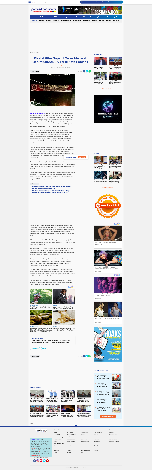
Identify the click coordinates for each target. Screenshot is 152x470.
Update (82, 157)
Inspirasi (98, 17)
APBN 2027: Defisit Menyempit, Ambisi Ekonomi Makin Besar (103, 376)
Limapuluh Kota (71, 434)
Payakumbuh (35, 348)
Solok (55, 441)
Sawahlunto (84, 439)
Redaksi (111, 432)
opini (82, 452)
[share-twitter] (87, 71)
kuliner (69, 452)
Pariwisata (70, 448)
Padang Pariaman (72, 437)
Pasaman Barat (98, 437)
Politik (95, 20)
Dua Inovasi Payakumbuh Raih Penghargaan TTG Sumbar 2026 (102, 384)
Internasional (66, 20)
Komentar (36, 71)
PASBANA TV (99, 54)
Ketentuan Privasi (114, 441)
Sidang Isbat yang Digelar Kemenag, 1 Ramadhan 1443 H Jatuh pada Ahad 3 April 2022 (100, 67)
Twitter (45, 463)
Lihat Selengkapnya (107, 416)
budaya (116, 20)
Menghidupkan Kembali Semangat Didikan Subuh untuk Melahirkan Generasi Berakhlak (115, 181)
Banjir (48, 20)
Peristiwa (87, 20)
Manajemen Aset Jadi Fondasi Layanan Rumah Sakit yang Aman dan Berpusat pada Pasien (100, 181)
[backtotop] (76, 426)
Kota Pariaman (98, 432)
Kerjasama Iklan (113, 439)
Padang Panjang (58, 437)
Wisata (109, 20)
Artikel (40, 17)
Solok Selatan (71, 441)
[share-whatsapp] (89, 71)
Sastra (82, 448)
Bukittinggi (70, 432)
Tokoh (102, 20)
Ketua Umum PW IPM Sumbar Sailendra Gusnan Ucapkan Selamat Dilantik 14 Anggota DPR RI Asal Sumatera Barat (50, 341)
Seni (95, 448)
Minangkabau (114, 17)
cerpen (56, 452)
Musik (55, 448)
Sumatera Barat (85, 441)
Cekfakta (55, 17)
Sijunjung (96, 439)
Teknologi (56, 450)
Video (35, 20)
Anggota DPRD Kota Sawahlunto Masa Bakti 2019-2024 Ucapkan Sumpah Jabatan (115, 82)
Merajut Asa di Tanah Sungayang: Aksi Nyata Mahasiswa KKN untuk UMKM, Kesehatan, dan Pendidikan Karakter (115, 166)
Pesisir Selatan (71, 439)
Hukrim (90, 17)
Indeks (34, 17)
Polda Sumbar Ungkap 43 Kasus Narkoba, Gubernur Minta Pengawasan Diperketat (103, 408)
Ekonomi (74, 17)
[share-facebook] (84, 71)
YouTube (48, 463)
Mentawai (83, 434)
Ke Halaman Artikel (107, 187)
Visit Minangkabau (85, 450)
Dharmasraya (84, 432)
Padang (96, 434)
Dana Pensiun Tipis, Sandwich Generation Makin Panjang (99, 166)
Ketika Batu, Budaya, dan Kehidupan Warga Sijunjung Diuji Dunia (100, 2)
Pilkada (44, 348)
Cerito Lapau (65, 17)
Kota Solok (57, 434)
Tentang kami (113, 434)
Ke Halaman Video (107, 88)
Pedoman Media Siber (115, 437)
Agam (55, 432)
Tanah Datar (97, 441)
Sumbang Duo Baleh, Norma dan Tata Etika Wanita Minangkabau (103, 392)
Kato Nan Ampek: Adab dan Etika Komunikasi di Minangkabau (102, 400)
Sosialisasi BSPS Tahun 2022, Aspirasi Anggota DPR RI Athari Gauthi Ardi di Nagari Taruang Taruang (115, 67)
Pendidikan (77, 20)
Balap (42, 20)
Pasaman (83, 437)
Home (33, 2)
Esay (55, 446)
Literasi (105, 17)
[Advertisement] (76, 36)
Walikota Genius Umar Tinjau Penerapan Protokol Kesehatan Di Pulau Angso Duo (100, 82)
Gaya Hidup (82, 17)
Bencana (48, 17)
